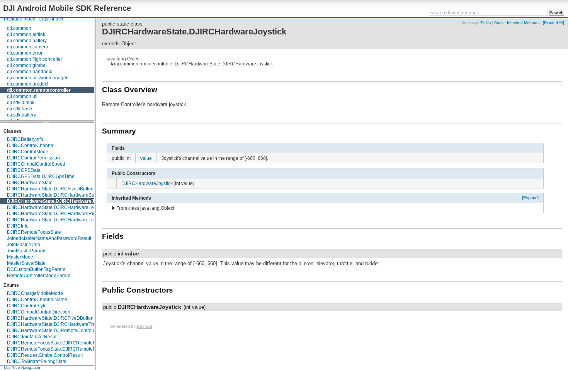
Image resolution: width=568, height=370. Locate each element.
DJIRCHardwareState (30, 182)
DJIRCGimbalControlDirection (38, 312)
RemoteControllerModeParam (38, 275)
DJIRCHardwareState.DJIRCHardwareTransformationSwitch (70, 220)
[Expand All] (553, 23)
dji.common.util (23, 96)
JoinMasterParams (26, 251)
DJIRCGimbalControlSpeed (36, 164)
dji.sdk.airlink (20, 102)
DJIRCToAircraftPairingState (36, 361)
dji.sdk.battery (21, 115)
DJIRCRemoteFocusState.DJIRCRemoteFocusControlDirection (73, 343)
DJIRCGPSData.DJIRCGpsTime (41, 176)
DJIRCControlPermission (33, 158)
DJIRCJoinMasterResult (32, 336)
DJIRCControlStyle (27, 305)
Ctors (498, 23)
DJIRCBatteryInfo (25, 139)
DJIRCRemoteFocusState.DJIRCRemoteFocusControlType (69, 349)
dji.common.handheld (30, 71)
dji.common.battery (27, 40)
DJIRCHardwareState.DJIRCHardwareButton (54, 195)
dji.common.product (27, 84)
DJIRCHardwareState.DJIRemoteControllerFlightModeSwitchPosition (80, 330)
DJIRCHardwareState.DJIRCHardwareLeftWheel (58, 207)
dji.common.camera (27, 47)
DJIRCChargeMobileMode (35, 293)
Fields (485, 23)
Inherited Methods (523, 23)
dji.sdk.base (19, 108)
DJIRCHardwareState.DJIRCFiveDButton (50, 189)
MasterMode (20, 257)
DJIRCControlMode (27, 151)
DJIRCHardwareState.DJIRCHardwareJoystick (59, 201)
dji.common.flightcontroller (34, 59)
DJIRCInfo (18, 226)
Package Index (19, 19)
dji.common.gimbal (27, 65)
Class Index (51, 19)
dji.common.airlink (26, 34)
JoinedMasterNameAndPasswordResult (49, 238)
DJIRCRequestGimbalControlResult (45, 355)
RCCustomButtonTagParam (36, 269)
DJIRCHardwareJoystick (147, 183)
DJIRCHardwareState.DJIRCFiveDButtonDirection (59, 318)
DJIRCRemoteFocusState (34, 232)
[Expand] (530, 197)
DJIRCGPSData (24, 170)
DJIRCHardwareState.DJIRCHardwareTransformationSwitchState (76, 324)
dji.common (19, 28)
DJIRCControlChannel (30, 145)
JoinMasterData (23, 244)
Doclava (144, 326)
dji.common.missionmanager (37, 78)
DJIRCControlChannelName (37, 299)
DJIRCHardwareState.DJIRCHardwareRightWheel (60, 213)
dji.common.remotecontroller (39, 90)
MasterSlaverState (26, 263)
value (146, 158)
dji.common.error (25, 53)
